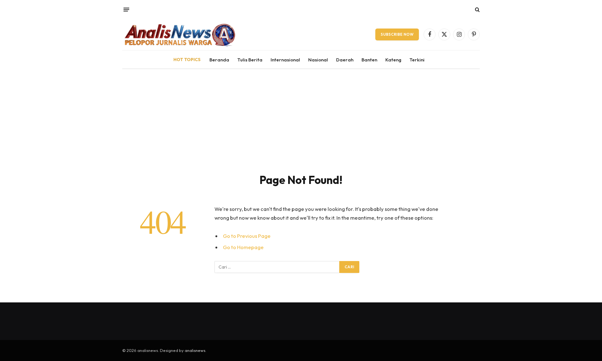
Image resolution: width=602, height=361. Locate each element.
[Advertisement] (301, 116)
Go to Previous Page (247, 236)
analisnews (195, 350)
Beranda (219, 60)
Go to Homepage (243, 247)
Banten (369, 60)
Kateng (393, 60)
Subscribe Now (397, 34)
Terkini (417, 60)
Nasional (318, 60)
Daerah (344, 60)
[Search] (477, 10)
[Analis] (179, 34)
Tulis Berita (249, 60)
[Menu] (126, 9)
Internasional (285, 60)
